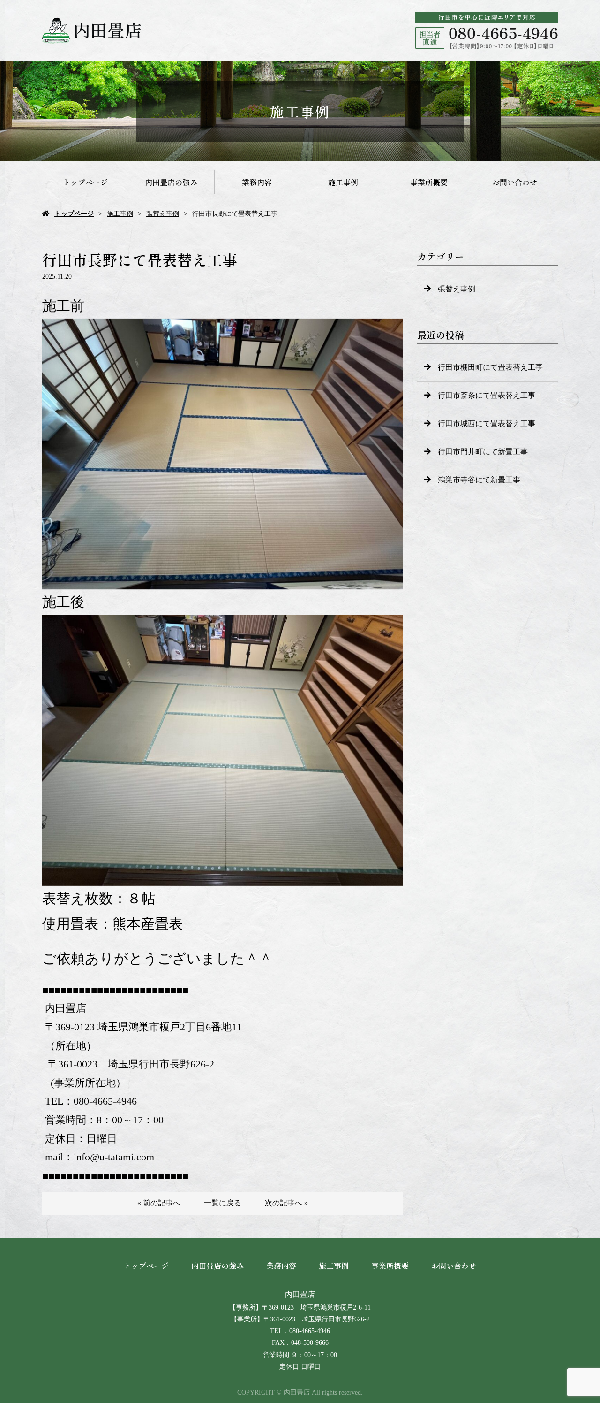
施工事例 (343, 182)
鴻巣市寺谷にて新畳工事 (479, 480)
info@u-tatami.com (114, 1157)
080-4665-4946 (309, 1330)
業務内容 (257, 182)
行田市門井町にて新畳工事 (483, 452)
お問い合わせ (514, 182)
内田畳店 (300, 1294)
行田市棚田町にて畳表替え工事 (490, 367)
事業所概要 (429, 182)
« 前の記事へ (158, 1203)
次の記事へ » (286, 1203)
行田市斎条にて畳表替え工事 (486, 395)
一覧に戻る (222, 1203)
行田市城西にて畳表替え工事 (486, 423)
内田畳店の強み (171, 182)
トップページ (85, 182)
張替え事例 (162, 213)
